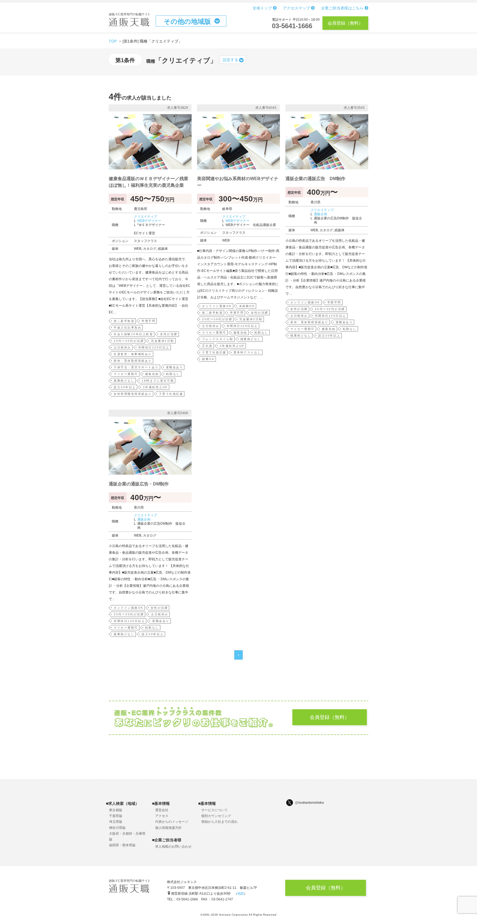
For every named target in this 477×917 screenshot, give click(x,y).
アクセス (161, 816)
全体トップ (263, 8)
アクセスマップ (297, 8)
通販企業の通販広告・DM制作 (139, 484)
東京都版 (115, 810)
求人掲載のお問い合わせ (173, 846)
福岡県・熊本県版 (122, 845)
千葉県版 (115, 816)
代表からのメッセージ (171, 822)
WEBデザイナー (149, 221)
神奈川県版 (117, 828)
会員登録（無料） (345, 23)
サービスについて (214, 810)
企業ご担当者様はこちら (343, 8)
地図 (240, 893)
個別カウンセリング (216, 816)
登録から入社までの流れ (219, 822)
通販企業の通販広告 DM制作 (315, 178)
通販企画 (320, 214)
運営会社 (161, 810)
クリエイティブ (145, 217)
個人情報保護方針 (168, 828)
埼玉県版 (115, 822)
